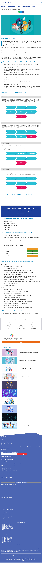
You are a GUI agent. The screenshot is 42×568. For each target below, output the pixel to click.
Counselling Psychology (6, 517)
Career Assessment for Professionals (8, 498)
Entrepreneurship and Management (8, 513)
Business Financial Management (7, 511)
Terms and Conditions (5, 441)
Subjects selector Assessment (7, 502)
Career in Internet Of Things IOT (7, 527)
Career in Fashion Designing (6, 524)
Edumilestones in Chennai (30, 558)
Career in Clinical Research (6, 530)
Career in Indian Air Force (6, 540)
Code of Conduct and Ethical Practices (7, 443)
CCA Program (4, 467)
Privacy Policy (3, 440)
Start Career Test (21, 213)
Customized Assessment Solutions (8, 474)
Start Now (21, 342)
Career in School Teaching (6, 533)
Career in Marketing (5, 534)
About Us (3, 438)
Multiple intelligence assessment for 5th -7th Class (10, 504)
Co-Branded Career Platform (6, 473)
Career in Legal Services (6, 539)
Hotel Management (5, 514)
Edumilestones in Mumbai (10, 559)
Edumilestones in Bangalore (11, 558)
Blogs (2, 439)
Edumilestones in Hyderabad (21, 559)
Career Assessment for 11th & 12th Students (9, 500)
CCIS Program (4, 469)
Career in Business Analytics (6, 531)
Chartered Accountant (5, 515)
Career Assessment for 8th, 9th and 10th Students (10, 501)
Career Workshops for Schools (7, 479)
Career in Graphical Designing (7, 526)
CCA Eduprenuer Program (6, 468)
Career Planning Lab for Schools (7, 480)
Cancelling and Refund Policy (6, 442)
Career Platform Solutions (6, 472)
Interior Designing (5, 510)
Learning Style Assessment (6, 505)
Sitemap (2, 444)
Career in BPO (4, 532)
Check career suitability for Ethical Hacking (26, 315)
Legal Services (4, 518)
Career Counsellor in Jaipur (6, 491)
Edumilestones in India (31, 559)
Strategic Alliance (5, 476)
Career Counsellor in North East (7, 490)
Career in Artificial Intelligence (7, 541)
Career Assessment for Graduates (7, 499)
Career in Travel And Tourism (7, 537)
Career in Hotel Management (7, 538)
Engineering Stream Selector (7, 503)
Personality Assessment (6, 506)
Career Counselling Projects (6, 475)
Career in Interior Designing (6, 525)
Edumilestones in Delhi (21, 558)
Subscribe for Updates (22, 454)
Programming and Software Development (9, 516)
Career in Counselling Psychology (7, 528)
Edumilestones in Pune (21, 560)
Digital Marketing (4, 512)
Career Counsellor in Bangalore (7, 486)
